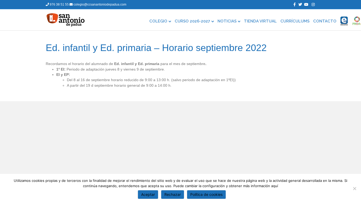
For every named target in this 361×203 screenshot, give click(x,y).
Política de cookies (206, 194)
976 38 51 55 (59, 4)
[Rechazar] (354, 188)
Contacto (324, 21)
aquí (274, 186)
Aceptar (148, 194)
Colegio (158, 21)
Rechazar (172, 194)
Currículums (294, 21)
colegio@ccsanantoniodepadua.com (99, 4)
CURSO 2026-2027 (192, 21)
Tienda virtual (260, 21)
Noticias (227, 21)
